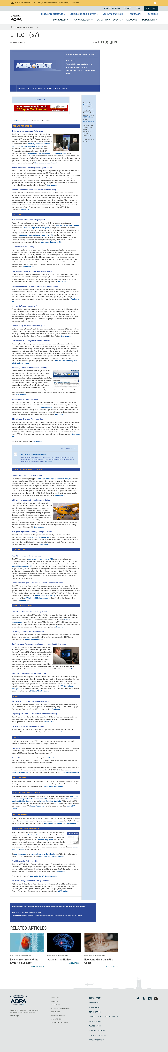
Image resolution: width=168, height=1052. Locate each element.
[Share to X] (106, 42)
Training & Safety (81, 20)
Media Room (94, 1003)
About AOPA (135, 14)
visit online (48, 461)
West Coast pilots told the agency (37, 228)
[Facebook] (139, 999)
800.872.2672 (14, 1016)
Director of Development (36, 799)
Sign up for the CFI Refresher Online (43, 876)
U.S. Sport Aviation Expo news (76, 67)
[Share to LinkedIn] (111, 42)
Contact (87, 105)
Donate (127, 8)
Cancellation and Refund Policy (103, 1017)
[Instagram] (150, 999)
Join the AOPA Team (58, 1015)
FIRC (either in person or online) (59, 758)
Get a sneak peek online (53, 786)
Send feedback (29, 906)
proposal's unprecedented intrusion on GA (36, 235)
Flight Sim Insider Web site (41, 407)
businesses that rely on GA (51, 242)
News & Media (59, 20)
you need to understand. (34, 639)
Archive (80, 906)
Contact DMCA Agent (98, 1035)
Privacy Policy (95, 1021)
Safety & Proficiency (35, 88)
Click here (74, 3)
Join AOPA (54, 1001)
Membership (149, 20)
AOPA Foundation (112, 8)
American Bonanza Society (45, 595)
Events (117, 20)
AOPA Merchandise (97, 1031)
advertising (94, 1007)
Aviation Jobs (95, 1026)
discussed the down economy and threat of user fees (46, 153)
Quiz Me (65, 88)
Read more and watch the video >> (47, 163)
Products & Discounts (52, 14)
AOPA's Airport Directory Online (51, 856)
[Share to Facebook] (102, 42)
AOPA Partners (56, 1019)
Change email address (58, 906)
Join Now (151, 8)
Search (154, 14)
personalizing (45, 840)
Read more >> (51, 185)
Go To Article (36, 966)
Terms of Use (94, 1012)
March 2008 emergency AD (22, 566)
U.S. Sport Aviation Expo (39, 537)
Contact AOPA (95, 998)
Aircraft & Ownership (113, 14)
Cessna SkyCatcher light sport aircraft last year (53, 479)
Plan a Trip (102, 20)
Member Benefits (53, 88)
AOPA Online (37, 441)
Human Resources (37, 806)
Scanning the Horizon (59, 959)
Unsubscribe (70, 906)
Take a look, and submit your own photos (60, 823)
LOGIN (137, 8)
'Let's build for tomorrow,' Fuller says (79, 64)
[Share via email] (115, 42)
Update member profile (42, 906)
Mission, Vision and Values (60, 1008)
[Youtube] (156, 999)
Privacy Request (96, 1040)
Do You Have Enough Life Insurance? (34, 455)
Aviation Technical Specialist (50, 801)
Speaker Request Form (59, 1022)
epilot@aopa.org (88, 121)
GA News (21, 88)
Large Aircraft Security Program (67, 225)
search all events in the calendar (43, 854)
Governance (55, 1012)
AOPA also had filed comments (36, 598)
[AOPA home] (16, 20)
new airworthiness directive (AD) (40, 559)
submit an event (20, 854)
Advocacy (131, 20)
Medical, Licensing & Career (83, 14)
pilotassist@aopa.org (20, 772)
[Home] (13, 27)
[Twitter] (145, 999)
